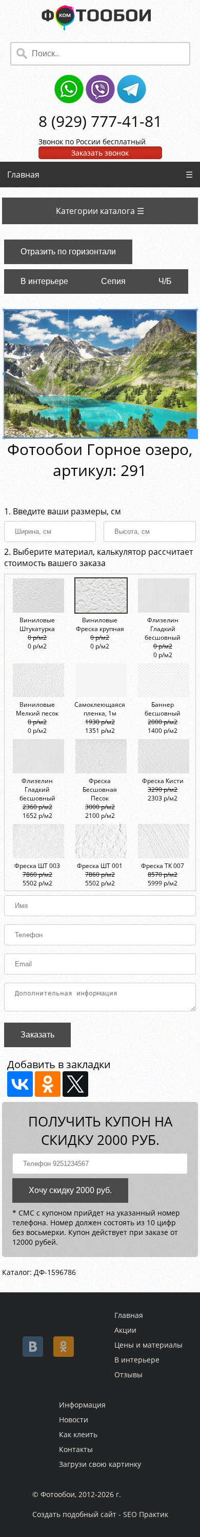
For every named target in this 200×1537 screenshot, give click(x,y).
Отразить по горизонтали (68, 251)
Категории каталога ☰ (100, 211)
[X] (75, 1084)
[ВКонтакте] (20, 1084)
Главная (23, 174)
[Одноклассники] (48, 1084)
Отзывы (128, 1374)
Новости (73, 1419)
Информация (82, 1405)
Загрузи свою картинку (100, 1464)
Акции (125, 1330)
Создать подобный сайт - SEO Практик (100, 1514)
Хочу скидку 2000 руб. (70, 1190)
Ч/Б (165, 281)
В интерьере (44, 281)
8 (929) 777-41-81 (100, 121)
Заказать (37, 1034)
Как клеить (78, 1434)
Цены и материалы (148, 1345)
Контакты (76, 1449)
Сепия (113, 281)
